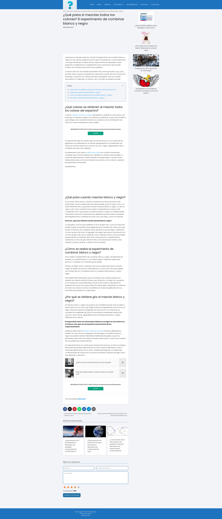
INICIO (92, 5)
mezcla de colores (93, 152)
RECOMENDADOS (132, 5)
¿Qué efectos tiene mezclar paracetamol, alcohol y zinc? (77, 414)
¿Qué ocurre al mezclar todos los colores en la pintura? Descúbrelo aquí (112, 414)
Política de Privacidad (89, 512)
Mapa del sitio (85, 515)
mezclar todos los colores (93, 331)
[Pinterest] (74, 409)
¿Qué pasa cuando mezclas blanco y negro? (85, 92)
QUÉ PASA (107, 5)
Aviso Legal (78, 512)
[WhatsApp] (79, 409)
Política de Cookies (86, 513)
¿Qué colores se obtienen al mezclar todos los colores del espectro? (93, 90)
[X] (70, 409)
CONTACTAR (155, 5)
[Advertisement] (95, 40)
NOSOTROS (144, 5)
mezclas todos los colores (82, 115)
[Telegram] (89, 409)
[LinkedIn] (84, 409)
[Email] (94, 409)
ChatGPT (95, 133)
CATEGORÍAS (118, 5)
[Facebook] (65, 409)
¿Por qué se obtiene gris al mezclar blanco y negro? (87, 98)
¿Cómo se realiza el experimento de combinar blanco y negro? (91, 95)
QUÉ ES (99, 5)
